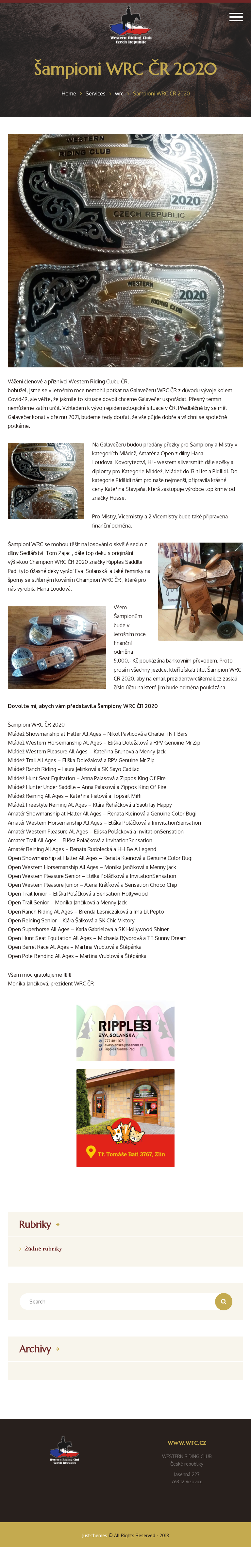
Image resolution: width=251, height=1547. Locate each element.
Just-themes (94, 1535)
